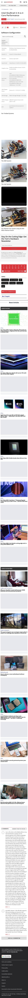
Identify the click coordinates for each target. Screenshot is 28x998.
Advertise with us (6, 977)
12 (12, 268)
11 (9, 268)
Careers (3, 986)
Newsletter (24, 27)
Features (4, 19)
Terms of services (17, 252)
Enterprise (19, 283)
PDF (20, 280)
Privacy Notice (19, 253)
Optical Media (13, 280)
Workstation (5, 280)
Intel (3, 286)
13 (15, 268)
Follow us (16, 27)
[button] (26, 2)
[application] (14, 195)
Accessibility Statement (7, 974)
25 (24, 268)
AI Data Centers (23, 5)
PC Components (5, 9)
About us (4, 980)
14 (18, 268)
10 (6, 268)
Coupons (4, 983)
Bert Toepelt (11, 19)
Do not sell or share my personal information (12, 989)
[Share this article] (2, 27)
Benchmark (5, 283)
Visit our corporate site (12, 952)
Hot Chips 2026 (12, 5)
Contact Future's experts (7, 965)
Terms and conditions (7, 962)
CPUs (11, 9)
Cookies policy (5, 971)
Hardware (12, 283)
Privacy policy (5, 968)
